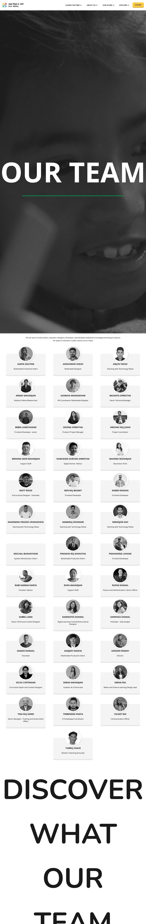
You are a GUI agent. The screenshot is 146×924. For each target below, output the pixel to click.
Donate (138, 5)
